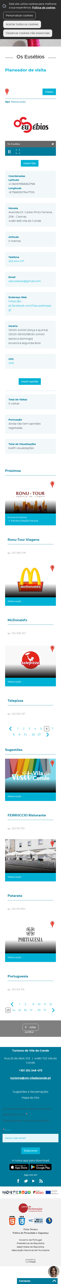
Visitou (49, 91)
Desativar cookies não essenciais (28, 33)
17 (31, 1010)
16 (25, 1010)
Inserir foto (29, 163)
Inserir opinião (29, 381)
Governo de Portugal (30, 1240)
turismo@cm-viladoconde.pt (30, 1078)
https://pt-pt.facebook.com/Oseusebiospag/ (29, 305)
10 (25, 734)
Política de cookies (43, 7)
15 (19, 1010)
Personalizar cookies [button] (19, 15)
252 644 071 (16, 261)
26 (33, 734)
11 (45, 1004)
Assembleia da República (30, 1247)
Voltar (32, 1027)
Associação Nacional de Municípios (30, 1250)
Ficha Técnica (30, 1229)
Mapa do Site (30, 1097)
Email (13, 1129)
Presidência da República (30, 1243)
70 (39, 1010)
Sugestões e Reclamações (30, 1091)
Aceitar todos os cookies (22, 24)
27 (38, 734)
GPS (11, 363)
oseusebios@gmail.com (24, 281)
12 (50, 1004)
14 (13, 1010)
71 (45, 1010)
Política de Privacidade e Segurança (30, 1233)
